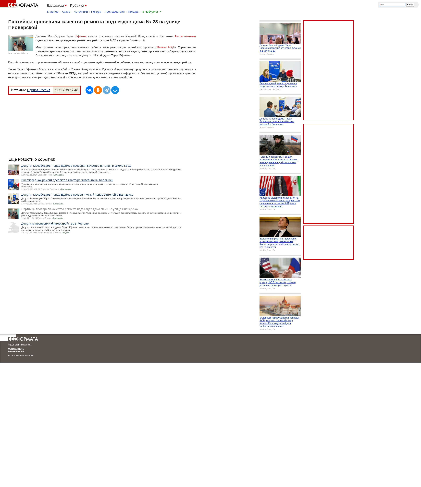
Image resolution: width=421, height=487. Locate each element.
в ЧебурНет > (151, 11)
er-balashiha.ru (21, 53)
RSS (31, 355)
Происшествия (114, 11)
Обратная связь (16, 349)
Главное (53, 11)
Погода (96, 11)
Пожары (133, 11)
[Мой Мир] (115, 90)
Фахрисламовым (185, 36)
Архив (66, 11)
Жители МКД (165, 47)
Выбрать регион (16, 351)
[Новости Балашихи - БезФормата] (19, 4)
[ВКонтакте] (89, 90)
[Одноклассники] (98, 90)
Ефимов (80, 36)
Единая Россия (38, 90)
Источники (81, 11)
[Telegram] (107, 90)
